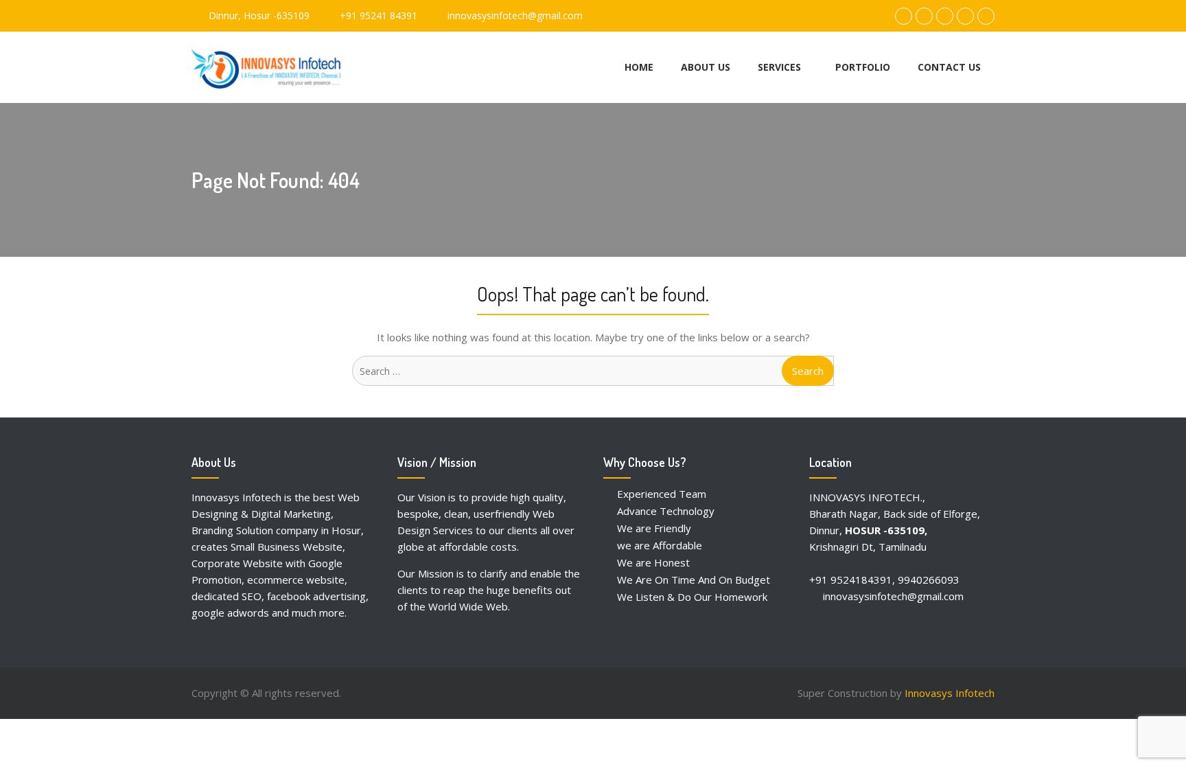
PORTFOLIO (862, 66)
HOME (639, 66)
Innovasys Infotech (950, 693)
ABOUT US (705, 66)
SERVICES (779, 66)
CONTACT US (949, 66)
